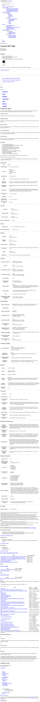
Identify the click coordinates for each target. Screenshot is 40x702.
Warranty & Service (12, 33)
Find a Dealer (4, 682)
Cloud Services (11, 20)
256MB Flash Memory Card (5, 629)
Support (3, 680)
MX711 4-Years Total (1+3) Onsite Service (8, 610)
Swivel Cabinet (3, 600)
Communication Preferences (7, 683)
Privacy (3, 693)
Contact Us (4, 675)
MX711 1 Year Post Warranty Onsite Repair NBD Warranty (10, 630)
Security (10, 21)
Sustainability (4, 677)
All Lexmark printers (10, 6)
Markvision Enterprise (12, 37)
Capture (10, 23)
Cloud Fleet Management (13, 18)
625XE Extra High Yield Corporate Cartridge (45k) (9, 562)
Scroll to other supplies (4, 550)
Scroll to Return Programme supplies (6, 535)
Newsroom (4, 674)
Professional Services (10, 28)
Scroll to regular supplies (4, 543)
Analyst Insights (5, 685)
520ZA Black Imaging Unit (5, 570)
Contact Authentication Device (6, 618)
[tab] (21, 91)
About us (4, 672)
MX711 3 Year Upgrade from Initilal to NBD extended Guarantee (11, 589)
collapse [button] (1, 564)
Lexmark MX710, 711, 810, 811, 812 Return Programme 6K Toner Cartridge (13, 558)
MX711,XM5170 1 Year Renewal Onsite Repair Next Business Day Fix (12, 598)
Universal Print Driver (12, 36)
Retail (10, 16)
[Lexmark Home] (9, 0)
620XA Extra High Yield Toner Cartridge (7, 578)
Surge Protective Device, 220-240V (6, 623)
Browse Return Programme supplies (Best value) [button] (9, 552)
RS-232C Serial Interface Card (6, 595)
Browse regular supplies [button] (4, 574)
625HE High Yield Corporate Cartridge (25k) (8, 559)
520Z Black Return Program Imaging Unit (8, 569)
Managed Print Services (10, 25)
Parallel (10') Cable (4, 599)
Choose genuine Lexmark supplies (12, 8)
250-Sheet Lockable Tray (5, 615)
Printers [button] (3, 5)
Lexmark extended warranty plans (12, 11)
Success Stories (5, 679)
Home (3, 40)
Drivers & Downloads (12, 35)
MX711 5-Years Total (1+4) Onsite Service (8, 625)
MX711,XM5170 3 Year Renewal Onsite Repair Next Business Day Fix (12, 603)
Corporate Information (6, 692)
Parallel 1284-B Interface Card (6, 596)
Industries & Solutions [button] (6, 12)
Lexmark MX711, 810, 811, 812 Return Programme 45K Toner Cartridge (13, 557)
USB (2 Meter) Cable (4, 597)
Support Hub (11, 31)
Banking (10, 14)
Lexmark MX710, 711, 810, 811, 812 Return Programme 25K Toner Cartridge (13, 556)
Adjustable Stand (3, 592)
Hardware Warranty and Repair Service (13, 27)
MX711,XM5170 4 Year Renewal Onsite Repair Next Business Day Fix (12, 605)
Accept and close (3, 700)
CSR (3, 678)
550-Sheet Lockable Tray (5, 604)
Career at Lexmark (5, 673)
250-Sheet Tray (3, 620)
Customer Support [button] (5, 29)
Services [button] (3, 24)
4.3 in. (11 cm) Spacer (4, 606)
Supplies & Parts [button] (5, 7)
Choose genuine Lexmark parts (12, 10)
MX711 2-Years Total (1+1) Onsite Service (8, 607)
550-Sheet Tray (3, 588)
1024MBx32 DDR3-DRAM (5, 628)
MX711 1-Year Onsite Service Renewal (7, 624)
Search (3, 2)
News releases (4, 684)
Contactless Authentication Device (6, 616)
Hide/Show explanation (32, 527)
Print (9, 22)
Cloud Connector (11, 19)
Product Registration (12, 32)
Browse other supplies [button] (4, 566)
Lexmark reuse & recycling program (13, 9)
